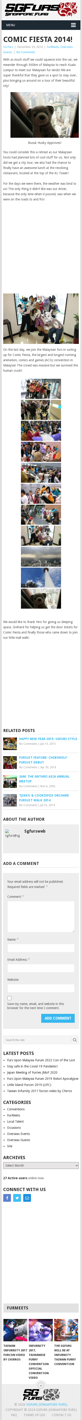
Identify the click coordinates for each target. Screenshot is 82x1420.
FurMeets (53, 47)
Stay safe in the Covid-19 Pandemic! (32, 1066)
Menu (10, 25)
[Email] (27, 1198)
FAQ (14, 1415)
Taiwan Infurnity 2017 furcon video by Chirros (39, 1091)
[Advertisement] (41, 247)
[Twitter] (17, 1198)
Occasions (14, 1127)
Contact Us (61, 1415)
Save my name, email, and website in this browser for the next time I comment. (35, 1006)
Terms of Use (34, 1415)
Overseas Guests (18, 1140)
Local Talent (15, 1121)
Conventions (16, 1109)
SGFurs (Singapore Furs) (46, 1404)
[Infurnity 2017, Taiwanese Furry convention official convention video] (41, 1330)
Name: (12, 939)
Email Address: (18, 959)
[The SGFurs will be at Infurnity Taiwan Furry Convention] (66, 1330)
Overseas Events (18, 1134)
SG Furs (8, 47)
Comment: (15, 896)
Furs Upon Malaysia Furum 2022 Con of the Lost (41, 1060)
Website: (13, 979)
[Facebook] (7, 1198)
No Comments (25, 52)
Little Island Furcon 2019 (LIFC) (29, 1085)
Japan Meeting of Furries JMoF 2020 (32, 1072)
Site (9, 1146)
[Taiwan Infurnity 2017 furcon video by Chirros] (15, 1330)
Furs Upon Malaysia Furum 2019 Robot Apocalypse (42, 1078)
